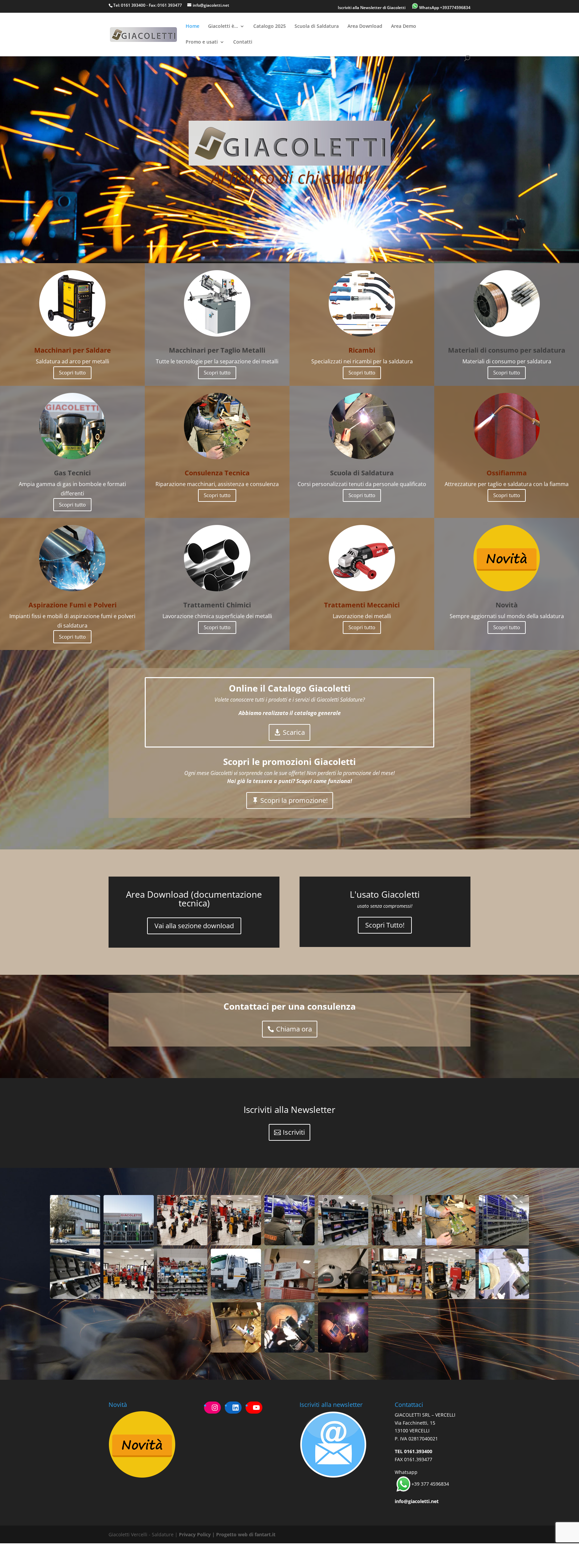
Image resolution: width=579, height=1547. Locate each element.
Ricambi (361, 350)
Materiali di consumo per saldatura (506, 350)
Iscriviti (294, 1132)
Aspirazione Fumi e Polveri (72, 604)
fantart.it (265, 1534)
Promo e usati (202, 42)
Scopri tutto (72, 372)
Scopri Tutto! (384, 925)
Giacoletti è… (223, 26)
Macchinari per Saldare (72, 350)
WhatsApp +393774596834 (444, 7)
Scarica (294, 732)
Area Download (364, 26)
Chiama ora (294, 1028)
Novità (507, 604)
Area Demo (403, 26)
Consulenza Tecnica (217, 472)
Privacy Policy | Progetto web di (217, 1534)
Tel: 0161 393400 (129, 5)
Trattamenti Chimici (217, 604)
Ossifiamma (507, 472)
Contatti (242, 42)
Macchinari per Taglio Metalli (217, 350)
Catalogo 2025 (269, 26)
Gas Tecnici (72, 472)
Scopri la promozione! (294, 800)
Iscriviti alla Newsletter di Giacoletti (371, 8)
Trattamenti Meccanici (362, 604)
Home (192, 26)
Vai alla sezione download (194, 925)
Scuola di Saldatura (317, 26)
